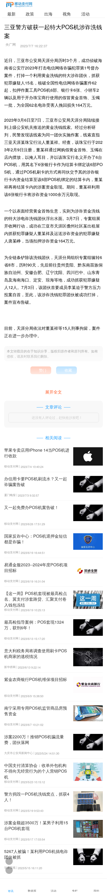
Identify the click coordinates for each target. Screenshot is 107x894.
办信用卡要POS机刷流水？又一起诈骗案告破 (35, 481)
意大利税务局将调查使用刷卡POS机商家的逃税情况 (35, 653)
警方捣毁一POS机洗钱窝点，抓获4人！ (36, 797)
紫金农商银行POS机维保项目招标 (35, 679)
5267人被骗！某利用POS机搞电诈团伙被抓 (36, 854)
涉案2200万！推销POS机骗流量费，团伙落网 (34, 739)
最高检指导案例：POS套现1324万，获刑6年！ (34, 625)
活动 (85, 14)
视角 (67, 14)
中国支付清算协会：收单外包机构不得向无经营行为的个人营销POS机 (35, 771)
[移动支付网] (19, 6)
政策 (30, 14)
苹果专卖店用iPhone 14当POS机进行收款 (36, 453)
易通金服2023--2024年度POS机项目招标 (36, 567)
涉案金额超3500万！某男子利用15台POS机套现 (36, 825)
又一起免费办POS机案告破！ (31, 507)
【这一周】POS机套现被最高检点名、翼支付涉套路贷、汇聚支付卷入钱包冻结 (35, 599)
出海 (48, 14)
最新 (11, 14)
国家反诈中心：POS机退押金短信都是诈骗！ (35, 539)
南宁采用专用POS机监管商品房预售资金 (35, 711)
